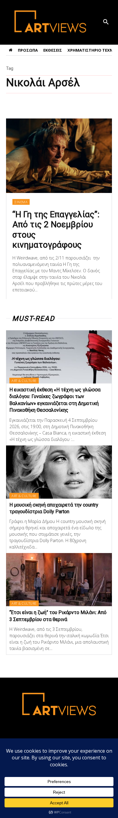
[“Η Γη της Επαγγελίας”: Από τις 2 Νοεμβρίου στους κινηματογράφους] (59, 156)
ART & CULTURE (24, 380)
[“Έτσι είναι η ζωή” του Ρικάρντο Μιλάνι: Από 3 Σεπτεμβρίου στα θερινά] (59, 579)
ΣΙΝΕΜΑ (21, 202)
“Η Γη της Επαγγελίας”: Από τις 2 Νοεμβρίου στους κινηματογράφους (56, 229)
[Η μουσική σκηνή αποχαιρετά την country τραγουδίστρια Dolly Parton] (59, 472)
